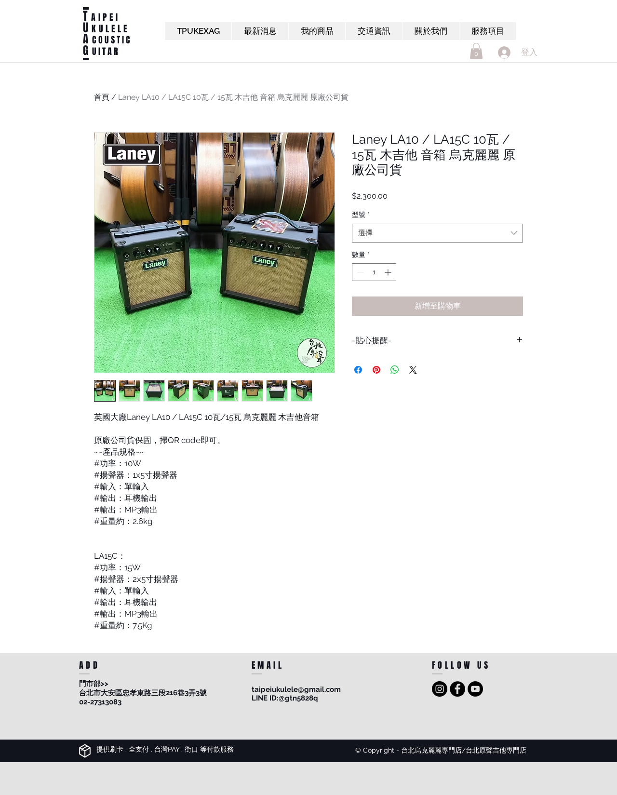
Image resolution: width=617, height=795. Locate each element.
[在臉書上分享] (358, 370)
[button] (476, 51)
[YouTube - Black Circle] (475, 689)
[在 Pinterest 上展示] (376, 370)
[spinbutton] (374, 272)
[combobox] (437, 233)
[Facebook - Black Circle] (457, 689)
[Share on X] (413, 370)
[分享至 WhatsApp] (395, 370)
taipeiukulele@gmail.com (296, 689)
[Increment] (389, 272)
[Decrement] (359, 272)
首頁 (101, 97)
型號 (361, 214)
